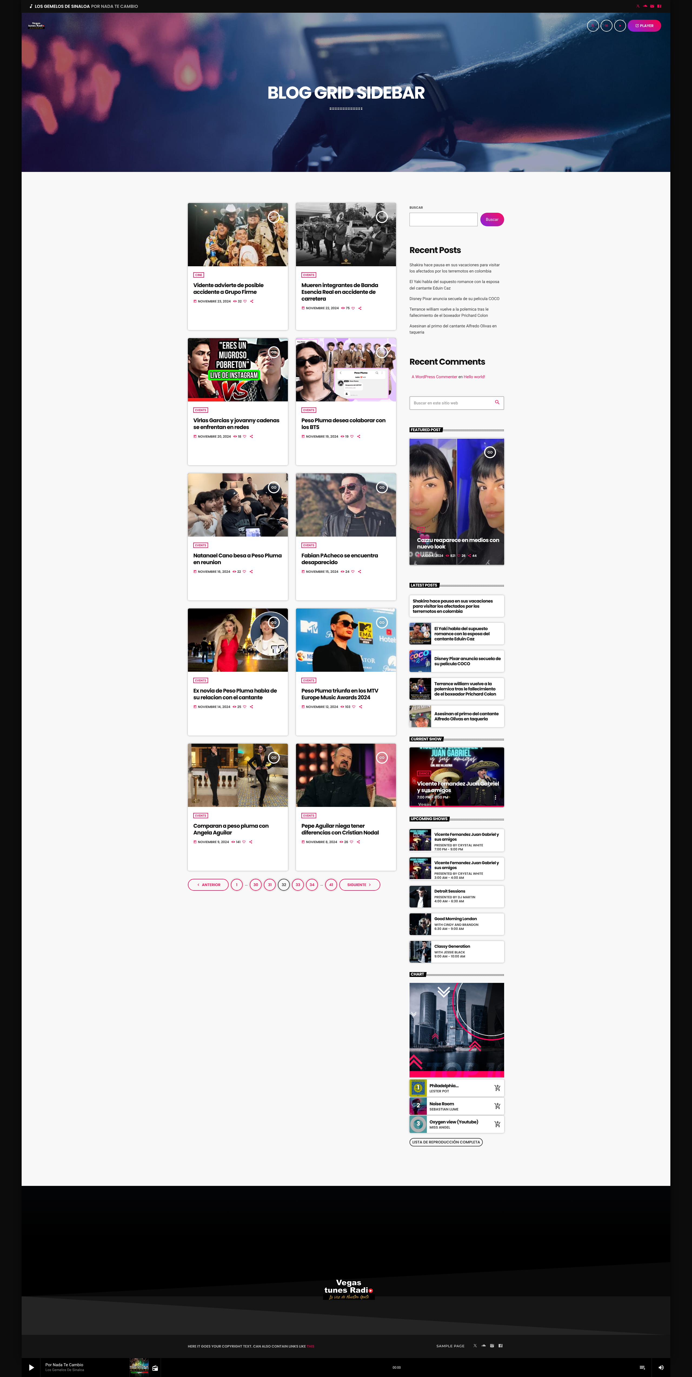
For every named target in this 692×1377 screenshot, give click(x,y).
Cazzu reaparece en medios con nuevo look (458, 543)
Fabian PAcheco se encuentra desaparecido (339, 559)
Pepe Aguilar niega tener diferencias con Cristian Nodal (340, 829)
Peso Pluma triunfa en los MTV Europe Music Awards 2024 (339, 694)
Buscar (416, 207)
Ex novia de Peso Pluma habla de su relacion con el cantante (235, 694)
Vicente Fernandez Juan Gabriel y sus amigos (458, 787)
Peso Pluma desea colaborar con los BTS (343, 424)
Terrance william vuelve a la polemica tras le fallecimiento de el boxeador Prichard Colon (465, 689)
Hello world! (474, 376)
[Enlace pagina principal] (36, 25)
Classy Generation (452, 946)
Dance (424, 773)
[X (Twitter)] (638, 6)
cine (198, 275)
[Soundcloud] (645, 6)
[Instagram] (652, 6)
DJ (421, 530)
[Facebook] (659, 6)
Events (308, 275)
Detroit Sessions (449, 891)
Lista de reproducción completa (446, 1142)
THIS (310, 1346)
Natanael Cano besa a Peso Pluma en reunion (237, 559)
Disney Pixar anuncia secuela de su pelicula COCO (455, 298)
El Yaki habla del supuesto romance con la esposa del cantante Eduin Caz (462, 634)
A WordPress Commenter (434, 376)
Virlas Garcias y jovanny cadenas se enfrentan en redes (236, 424)
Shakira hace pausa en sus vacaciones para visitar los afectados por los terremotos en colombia (453, 606)
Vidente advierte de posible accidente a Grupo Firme (228, 288)
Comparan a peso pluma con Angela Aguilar (230, 829)
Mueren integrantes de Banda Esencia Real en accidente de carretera (339, 291)
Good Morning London (455, 919)
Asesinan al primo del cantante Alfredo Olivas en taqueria (466, 716)
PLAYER (644, 25)
